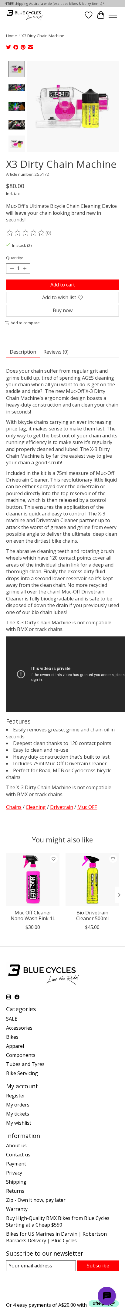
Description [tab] (23, 351)
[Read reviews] (26, 233)
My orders (17, 1104)
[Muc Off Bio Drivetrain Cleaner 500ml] (92, 879)
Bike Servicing (22, 1073)
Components (20, 1055)
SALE (11, 1018)
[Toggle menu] (113, 15)
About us (16, 1145)
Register (15, 1095)
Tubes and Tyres (25, 1064)
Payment (16, 1163)
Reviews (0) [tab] (56, 351)
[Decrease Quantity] (12, 269)
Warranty (17, 1209)
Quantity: (14, 257)
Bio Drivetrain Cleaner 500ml (92, 915)
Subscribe (98, 1265)
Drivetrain (61, 807)
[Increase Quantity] (25, 269)
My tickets (17, 1113)
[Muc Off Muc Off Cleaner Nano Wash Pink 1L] (32, 879)
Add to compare (25, 322)
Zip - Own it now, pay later (36, 1200)
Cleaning (36, 807)
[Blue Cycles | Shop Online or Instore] (24, 15)
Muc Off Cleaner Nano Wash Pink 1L (33, 915)
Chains (14, 807)
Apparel (15, 1046)
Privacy (14, 1172)
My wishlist (18, 1123)
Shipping (16, 1181)
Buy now (63, 310)
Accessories (19, 1028)
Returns (15, 1191)
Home (11, 35)
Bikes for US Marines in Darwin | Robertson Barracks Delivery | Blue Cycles (56, 1237)
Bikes (12, 1037)
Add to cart (62, 284)
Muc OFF (87, 807)
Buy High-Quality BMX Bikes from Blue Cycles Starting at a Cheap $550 (58, 1221)
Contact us (18, 1154)
